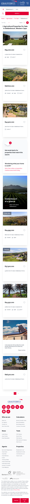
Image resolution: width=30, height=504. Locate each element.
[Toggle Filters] (3, 13)
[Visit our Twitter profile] (17, 407)
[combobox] (22, 9)
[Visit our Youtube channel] (22, 407)
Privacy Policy (17, 489)
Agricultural (9, 18)
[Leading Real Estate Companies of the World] (22, 3)
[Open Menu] (27, 3)
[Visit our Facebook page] (4, 407)
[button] (13, 9)
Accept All (24, 500)
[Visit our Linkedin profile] (8, 407)
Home (2, 18)
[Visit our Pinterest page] (4, 411)
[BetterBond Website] (6, 473)
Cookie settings (6, 500)
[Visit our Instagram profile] (13, 407)
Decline (16, 500)
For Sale (16, 18)
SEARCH (17, 13)
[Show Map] (27, 22)
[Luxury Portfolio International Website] (19, 473)
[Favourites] (24, 50)
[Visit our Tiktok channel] (8, 411)
